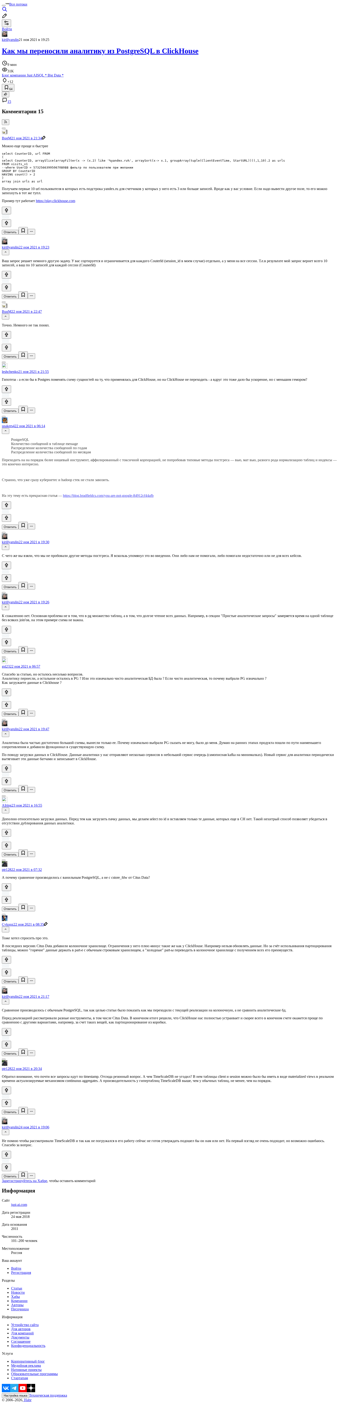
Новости (18, 1292)
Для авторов (21, 1329)
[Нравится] (6, 210)
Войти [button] (7, 29)
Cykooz (7, 924)
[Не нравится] (6, 223)
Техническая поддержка (48, 1395)
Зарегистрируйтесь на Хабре (24, 1181)
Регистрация (21, 1273)
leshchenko (10, 372)
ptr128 (6, 870)
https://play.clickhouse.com (55, 201)
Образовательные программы (34, 1374)
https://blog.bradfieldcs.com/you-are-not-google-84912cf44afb (108, 496)
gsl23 (6, 666)
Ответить (10, 232)
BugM (6, 138)
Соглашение (21, 1341)
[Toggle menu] (4, 5)
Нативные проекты (26, 1370)
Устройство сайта (25, 1325)
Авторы (17, 1305)
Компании (19, 1301)
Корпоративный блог (28, 1361)
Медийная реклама (26, 1365)
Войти (16, 1268)
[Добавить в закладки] (23, 231)
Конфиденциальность (28, 1346)
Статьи (16, 1288)
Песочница (20, 1309)
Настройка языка (15, 1395)
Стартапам (19, 1378)
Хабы (15, 1297)
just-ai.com (19, 1205)
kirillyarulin (10, 40)
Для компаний (22, 1333)
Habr (27, 1400)
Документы (20, 1337)
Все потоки (18, 4)
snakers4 (8, 426)
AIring (7, 805)
